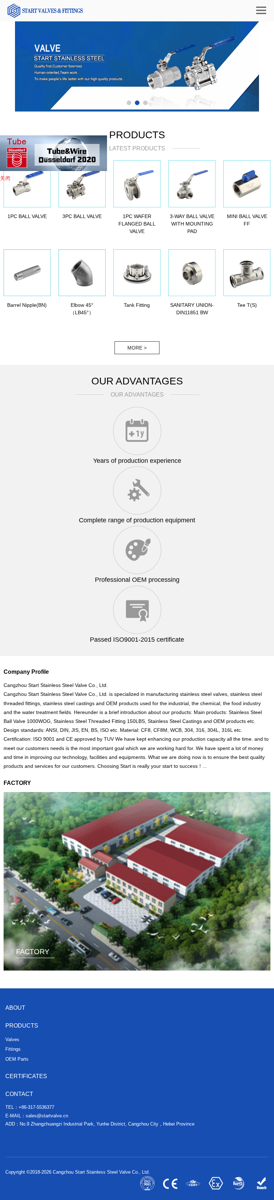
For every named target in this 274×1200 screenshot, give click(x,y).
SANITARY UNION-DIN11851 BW (192, 308)
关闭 (5, 178)
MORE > (137, 348)
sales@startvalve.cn (47, 1115)
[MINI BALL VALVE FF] (246, 183)
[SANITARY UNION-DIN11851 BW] (191, 272)
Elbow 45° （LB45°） (82, 308)
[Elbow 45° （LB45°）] (82, 272)
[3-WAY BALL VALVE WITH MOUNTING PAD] (191, 183)
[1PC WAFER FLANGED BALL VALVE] (137, 183)
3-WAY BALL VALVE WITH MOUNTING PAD (192, 223)
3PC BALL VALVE (82, 216)
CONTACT (19, 1094)
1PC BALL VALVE (27, 216)
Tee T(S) (247, 305)
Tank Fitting (137, 305)
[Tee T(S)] (246, 272)
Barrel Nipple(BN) (27, 305)
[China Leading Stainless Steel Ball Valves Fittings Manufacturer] (44, 11)
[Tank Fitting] (137, 272)
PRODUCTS (21, 1026)
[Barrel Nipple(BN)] (27, 272)
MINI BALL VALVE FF (247, 220)
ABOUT (15, 1008)
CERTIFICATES (26, 1076)
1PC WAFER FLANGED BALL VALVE (137, 223)
